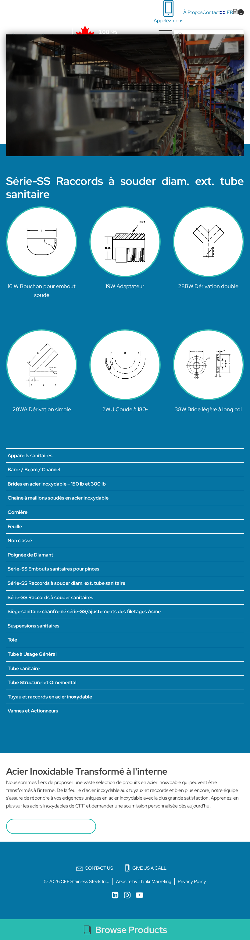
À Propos (192, 12)
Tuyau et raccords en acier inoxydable (50, 697)
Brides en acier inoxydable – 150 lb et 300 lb (57, 484)
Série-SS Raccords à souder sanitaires (50, 597)
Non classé (20, 540)
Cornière (17, 512)
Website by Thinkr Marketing (143, 881)
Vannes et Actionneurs (33, 711)
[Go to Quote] (238, 12)
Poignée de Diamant (30, 555)
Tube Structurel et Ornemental (42, 682)
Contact (211, 12)
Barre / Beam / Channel (34, 469)
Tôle (12, 640)
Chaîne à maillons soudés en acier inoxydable (58, 498)
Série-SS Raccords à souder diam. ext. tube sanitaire (66, 583)
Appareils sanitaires (30, 455)
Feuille (15, 526)
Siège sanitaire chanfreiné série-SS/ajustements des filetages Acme (84, 611)
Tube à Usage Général (32, 654)
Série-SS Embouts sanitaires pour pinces (53, 569)
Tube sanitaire (24, 668)
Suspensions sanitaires (33, 626)
